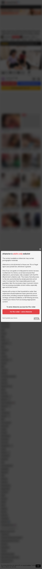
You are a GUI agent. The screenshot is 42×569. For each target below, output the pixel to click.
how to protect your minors (9, 318)
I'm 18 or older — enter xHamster (21, 312)
